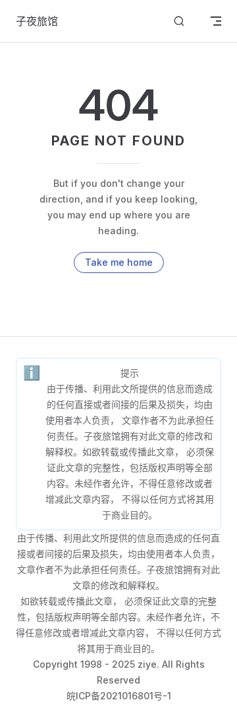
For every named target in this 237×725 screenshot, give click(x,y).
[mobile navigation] (216, 21)
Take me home (119, 262)
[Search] (179, 21)
